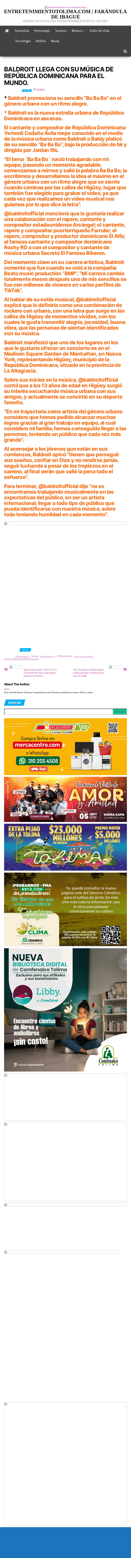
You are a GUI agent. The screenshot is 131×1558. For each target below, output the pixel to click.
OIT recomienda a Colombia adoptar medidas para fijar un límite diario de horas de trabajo (88, 673)
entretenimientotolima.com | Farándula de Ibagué (65, 14)
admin (41, 90)
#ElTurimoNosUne (64, 656)
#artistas (34, 656)
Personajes (42, 31)
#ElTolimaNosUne (47, 657)
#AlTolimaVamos (22, 657)
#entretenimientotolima (83, 657)
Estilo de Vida (99, 31)
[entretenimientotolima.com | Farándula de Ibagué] (7, 31)
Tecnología (23, 41)
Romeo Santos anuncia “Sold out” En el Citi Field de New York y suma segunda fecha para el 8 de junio (40, 673)
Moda (55, 41)
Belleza (41, 41)
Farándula (22, 31)
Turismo (61, 31)
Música (77, 31)
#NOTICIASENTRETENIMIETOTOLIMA (21, 659)
